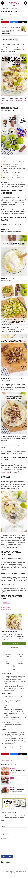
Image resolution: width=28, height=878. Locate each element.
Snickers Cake (6, 602)
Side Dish (10, 760)
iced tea (8, 472)
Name (3, 820)
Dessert (7, 8)
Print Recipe (15, 643)
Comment (4, 838)
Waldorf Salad (6, 607)
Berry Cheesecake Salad (15, 100)
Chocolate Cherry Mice (17, 780)
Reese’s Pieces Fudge (17, 789)
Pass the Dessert (14, 3)
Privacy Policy (14, 872)
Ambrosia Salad (7, 609)
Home (2, 8)
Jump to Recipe (6, 33)
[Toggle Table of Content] (15, 39)
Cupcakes (13, 768)
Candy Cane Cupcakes (17, 770)
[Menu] (25, 3)
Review (5, 19)
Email (3, 826)
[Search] (2, 3)
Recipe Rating (4, 833)
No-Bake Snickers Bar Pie (10, 605)
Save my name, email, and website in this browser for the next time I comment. (15, 816)
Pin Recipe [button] (15, 647)
